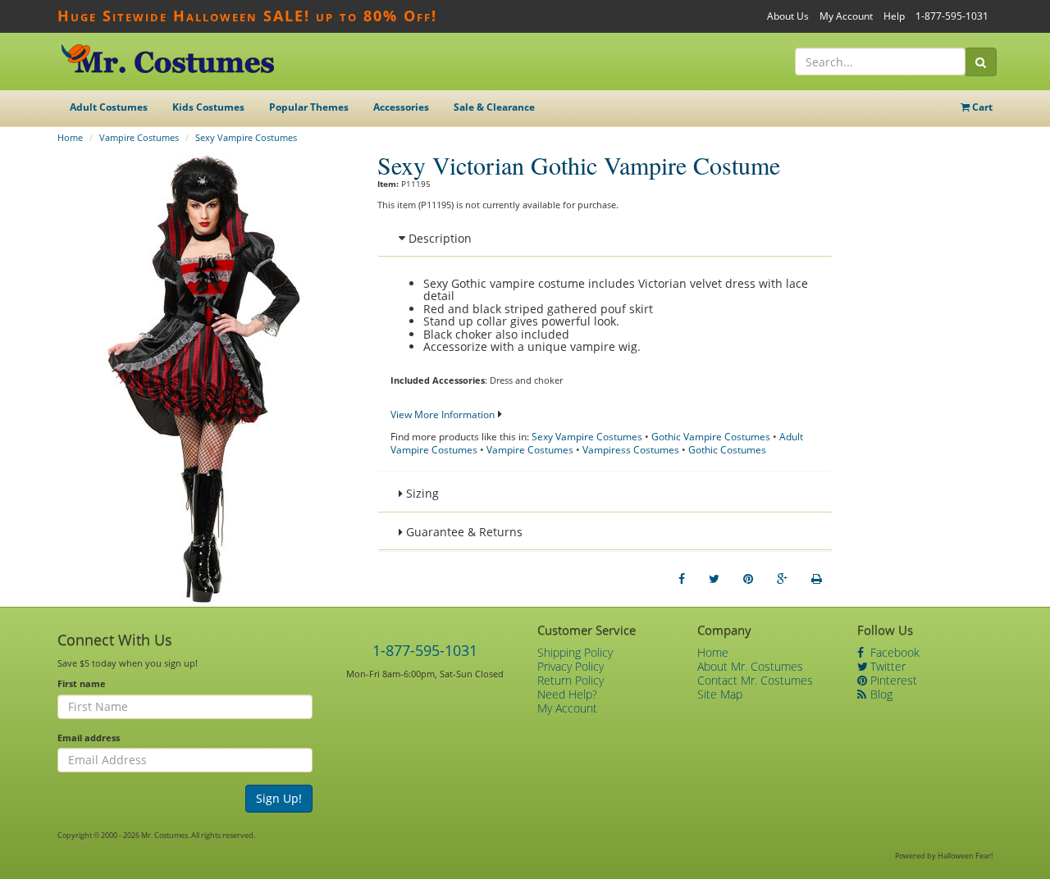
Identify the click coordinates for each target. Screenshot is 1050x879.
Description (438, 238)
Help (894, 16)
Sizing (421, 493)
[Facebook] (682, 578)
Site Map (719, 694)
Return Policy (570, 680)
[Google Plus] (782, 578)
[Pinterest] (748, 578)
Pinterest (892, 680)
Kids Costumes (208, 107)
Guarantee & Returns (463, 532)
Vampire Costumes (139, 137)
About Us (788, 16)
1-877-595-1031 (951, 16)
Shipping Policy (575, 652)
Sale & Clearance (494, 107)
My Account (846, 16)
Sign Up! (279, 798)
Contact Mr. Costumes (755, 680)
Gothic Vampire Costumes (710, 437)
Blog (879, 694)
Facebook (893, 652)
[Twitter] (714, 578)
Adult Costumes (109, 107)
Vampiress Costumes (630, 450)
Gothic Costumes (727, 450)
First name (81, 683)
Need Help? (567, 694)
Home (70, 137)
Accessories (401, 107)
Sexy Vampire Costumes (246, 137)
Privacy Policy (570, 666)
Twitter (886, 666)
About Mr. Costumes (750, 666)
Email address (88, 737)
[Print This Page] (817, 578)
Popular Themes (309, 107)
